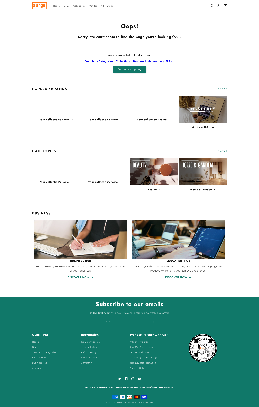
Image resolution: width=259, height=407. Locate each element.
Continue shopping (129, 69)
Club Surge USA (119, 403)
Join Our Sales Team (141, 347)
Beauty (152, 189)
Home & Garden (201, 189)
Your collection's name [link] (54, 119)
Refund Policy (89, 352)
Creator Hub (137, 368)
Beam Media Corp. (145, 403)
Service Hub (39, 357)
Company (86, 362)
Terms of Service (90, 341)
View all (222, 88)
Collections (123, 61)
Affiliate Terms (89, 357)
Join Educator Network (143, 362)
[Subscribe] (153, 321)
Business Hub (142, 61)
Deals (35, 347)
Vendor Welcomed (140, 352)
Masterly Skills (163, 61)
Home (35, 341)
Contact (36, 368)
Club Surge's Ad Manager (144, 357)
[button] (212, 6)
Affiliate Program (139, 341)
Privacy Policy (89, 347)
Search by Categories (99, 61)
